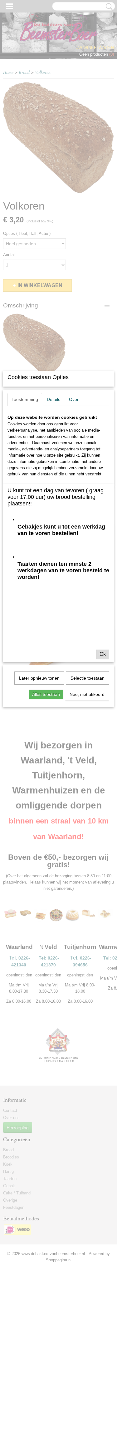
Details (53, 399)
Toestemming (25, 399)
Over (74, 399)
